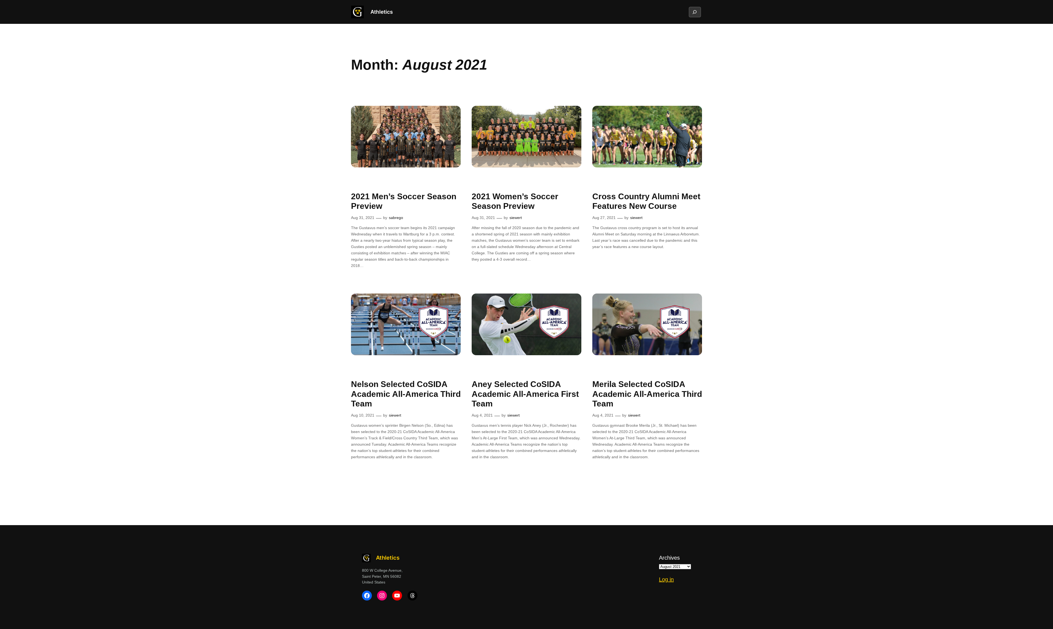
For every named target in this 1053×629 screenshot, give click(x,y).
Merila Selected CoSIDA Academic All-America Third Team (647, 394)
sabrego (396, 217)
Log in (666, 579)
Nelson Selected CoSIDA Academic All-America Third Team (406, 394)
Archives (669, 558)
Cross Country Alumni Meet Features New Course (646, 201)
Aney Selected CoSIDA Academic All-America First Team (525, 394)
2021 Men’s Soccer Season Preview (403, 201)
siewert (515, 217)
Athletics (381, 11)
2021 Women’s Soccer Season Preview (515, 201)
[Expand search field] (694, 12)
